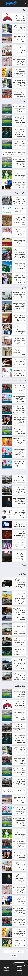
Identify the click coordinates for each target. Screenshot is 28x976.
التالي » (14, 955)
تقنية (24, 472)
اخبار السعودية (20, 193)
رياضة (24, 101)
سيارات (23, 574)
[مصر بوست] (11, 3)
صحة (24, 565)
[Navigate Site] (25, 3)
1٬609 (7, 951)
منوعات (23, 380)
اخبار (24, 10)
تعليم (24, 287)
